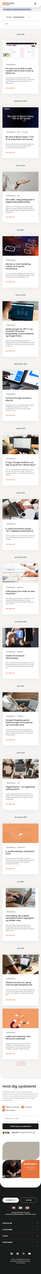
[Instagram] (23, 1253)
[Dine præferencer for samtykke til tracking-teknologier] (39, 955)
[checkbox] (20, 1109)
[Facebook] (12, 1253)
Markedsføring (11, 64)
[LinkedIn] (18, 1253)
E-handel (24, 132)
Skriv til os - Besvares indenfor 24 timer (18, 9)
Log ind (29, 1200)
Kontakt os (10, 1200)
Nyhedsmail (21, 847)
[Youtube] (29, 1253)
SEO (18, 132)
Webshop (20, 587)
